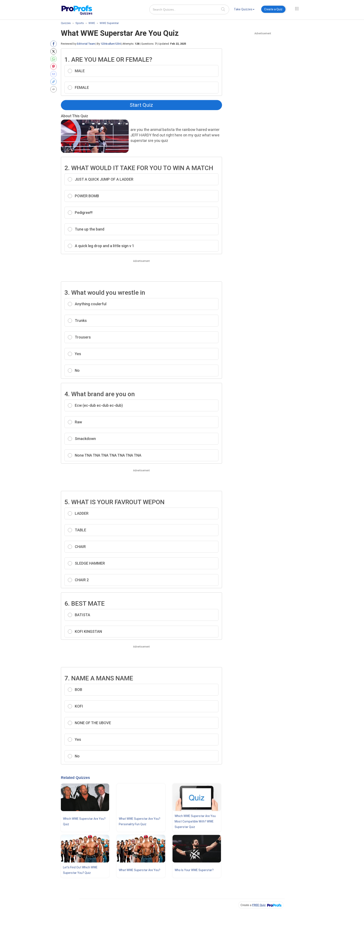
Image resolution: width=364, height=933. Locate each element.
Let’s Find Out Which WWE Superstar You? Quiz (80, 870)
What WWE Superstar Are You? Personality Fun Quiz (139, 821)
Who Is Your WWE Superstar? (194, 870)
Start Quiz (141, 105)
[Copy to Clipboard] (54, 81)
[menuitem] (244, 10)
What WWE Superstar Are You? (139, 870)
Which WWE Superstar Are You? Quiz (84, 821)
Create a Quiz (273, 9)
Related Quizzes (75, 778)
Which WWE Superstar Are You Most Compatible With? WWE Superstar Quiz (195, 821)
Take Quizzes (243, 9)
